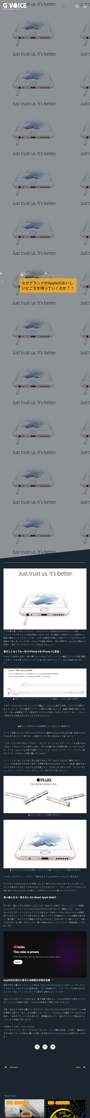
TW (9, 1103)
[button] (63, 6)
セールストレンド (52, 275)
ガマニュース (21, 1103)
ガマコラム (34, 275)
